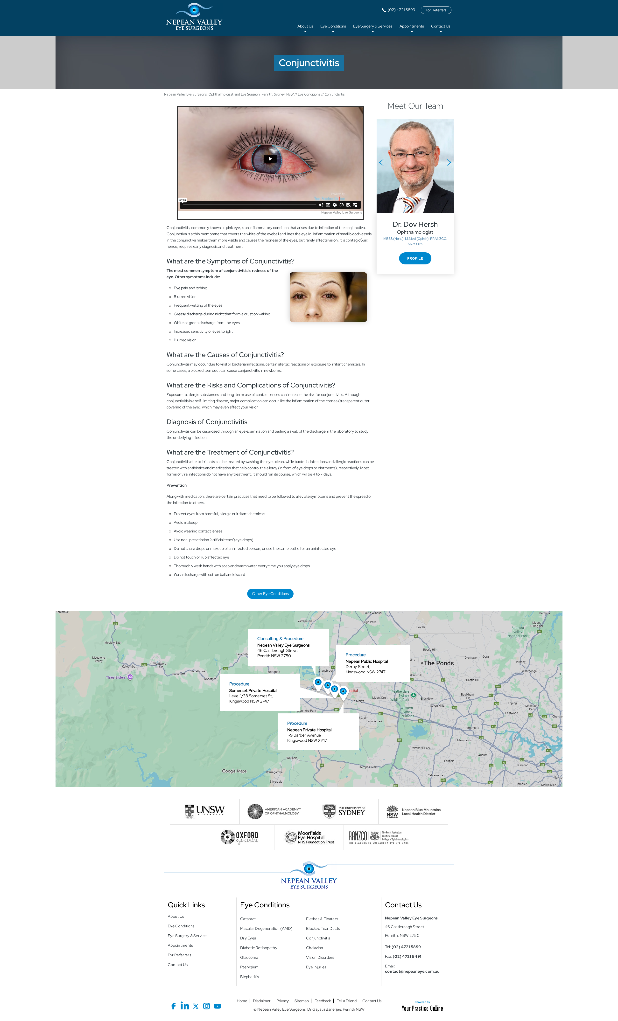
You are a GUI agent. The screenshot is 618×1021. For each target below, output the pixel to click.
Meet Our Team (415, 106)
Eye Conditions (333, 26)
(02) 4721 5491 (407, 956)
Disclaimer (262, 1001)
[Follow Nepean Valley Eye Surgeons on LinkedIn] (185, 1005)
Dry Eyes (248, 938)
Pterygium (249, 967)
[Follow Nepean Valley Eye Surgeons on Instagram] (206, 1005)
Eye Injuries (316, 967)
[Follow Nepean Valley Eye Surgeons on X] (195, 1005)
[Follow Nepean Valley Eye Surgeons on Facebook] (174, 1005)
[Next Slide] (449, 162)
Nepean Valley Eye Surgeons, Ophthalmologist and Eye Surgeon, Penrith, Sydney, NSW (229, 94)
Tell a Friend (347, 1001)
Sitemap (302, 1001)
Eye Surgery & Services (372, 26)
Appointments (412, 26)
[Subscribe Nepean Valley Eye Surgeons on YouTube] (217, 1005)
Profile (415, 258)
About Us (305, 26)
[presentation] (309, 62)
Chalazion (314, 947)
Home (242, 1001)
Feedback (323, 1001)
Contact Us (440, 26)
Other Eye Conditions (270, 593)
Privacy (282, 1001)
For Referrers (436, 10)
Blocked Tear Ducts (323, 928)
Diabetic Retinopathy (258, 947)
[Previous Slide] (381, 162)
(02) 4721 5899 (401, 9)
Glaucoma (249, 957)
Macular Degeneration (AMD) (266, 928)
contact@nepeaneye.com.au (412, 971)
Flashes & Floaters (322, 918)
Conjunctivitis (318, 938)
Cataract (248, 918)
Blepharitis (249, 976)
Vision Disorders (320, 957)
